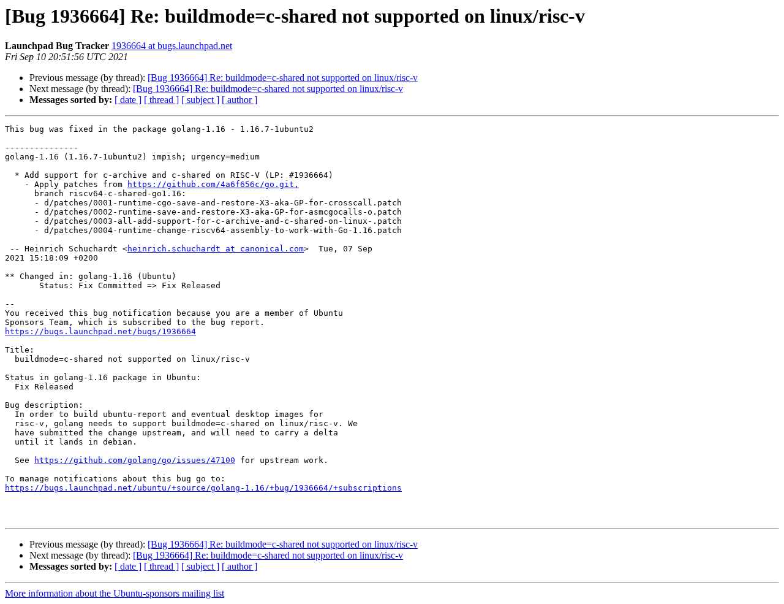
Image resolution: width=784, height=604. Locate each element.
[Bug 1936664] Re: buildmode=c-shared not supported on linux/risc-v (283, 77)
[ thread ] (161, 99)
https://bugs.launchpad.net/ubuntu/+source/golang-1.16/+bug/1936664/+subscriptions (203, 487)
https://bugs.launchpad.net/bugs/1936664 (100, 331)
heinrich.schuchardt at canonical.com (215, 248)
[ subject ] (200, 99)
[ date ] (128, 99)
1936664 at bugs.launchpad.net (171, 45)
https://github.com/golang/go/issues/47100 (134, 460)
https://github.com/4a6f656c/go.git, (213, 184)
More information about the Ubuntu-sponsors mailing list (114, 593)
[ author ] (239, 99)
